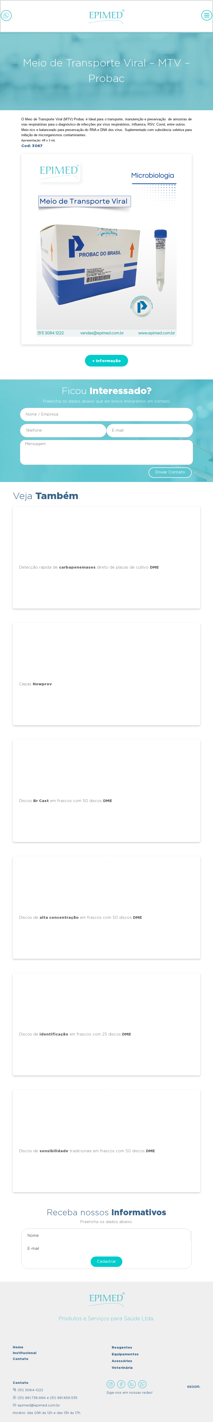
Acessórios (122, 1361)
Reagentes (122, 1347)
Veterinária (122, 1367)
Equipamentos (125, 1354)
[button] (106, 361)
